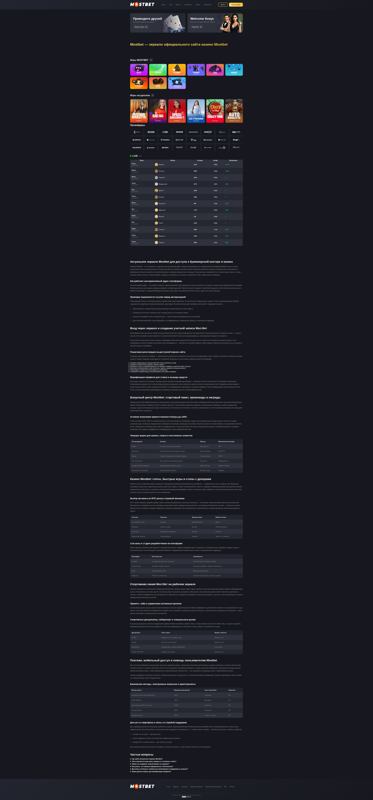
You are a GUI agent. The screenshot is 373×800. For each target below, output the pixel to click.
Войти (223, 4)
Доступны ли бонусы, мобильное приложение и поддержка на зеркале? (160, 769)
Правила (176, 786)
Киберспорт (207, 4)
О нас (168, 786)
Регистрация (236, 4)
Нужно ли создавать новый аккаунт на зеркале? (150, 764)
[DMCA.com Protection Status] (186, 797)
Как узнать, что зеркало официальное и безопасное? (152, 766)
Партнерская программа (213, 786)
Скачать (232, 786)
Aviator (198, 4)
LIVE (170, 4)
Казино (178, 4)
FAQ (225, 786)
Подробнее (195, 27)
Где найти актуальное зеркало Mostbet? (147, 759)
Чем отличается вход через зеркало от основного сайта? (154, 761)
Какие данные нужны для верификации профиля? (151, 771)
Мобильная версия (196, 786)
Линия (163, 4)
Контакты (184, 786)
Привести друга (139, 27)
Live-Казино (188, 4)
